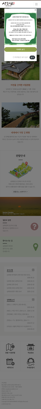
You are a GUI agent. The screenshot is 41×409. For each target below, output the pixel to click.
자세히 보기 (20, 49)
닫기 (32, 57)
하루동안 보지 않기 (21, 57)
